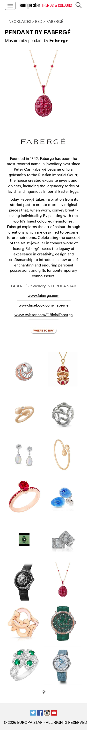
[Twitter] (33, 712)
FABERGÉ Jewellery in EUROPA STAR (43, 286)
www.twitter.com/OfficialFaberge (43, 314)
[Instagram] (47, 712)
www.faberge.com (43, 295)
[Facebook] (40, 712)
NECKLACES (19, 21)
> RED (37, 21)
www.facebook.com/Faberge (44, 305)
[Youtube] (54, 712)
